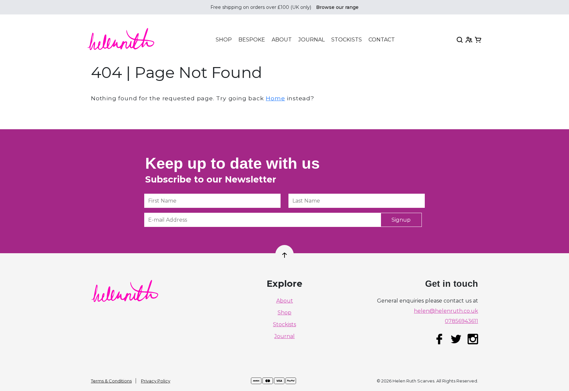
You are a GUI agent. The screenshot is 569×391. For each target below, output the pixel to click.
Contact (381, 39)
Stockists (346, 39)
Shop (224, 40)
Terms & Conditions (111, 380)
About (282, 39)
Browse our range (337, 7)
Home (275, 98)
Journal (311, 39)
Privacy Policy (155, 380)
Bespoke (251, 39)
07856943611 (461, 321)
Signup (401, 220)
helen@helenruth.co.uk (446, 311)
